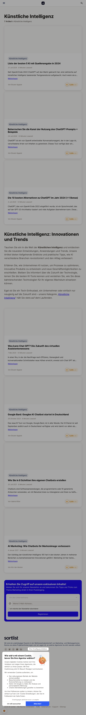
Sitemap (63, 707)
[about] (4, 3)
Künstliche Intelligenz (18, 58)
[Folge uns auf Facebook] (5, 649)
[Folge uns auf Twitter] (9, 649)
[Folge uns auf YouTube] (17, 649)
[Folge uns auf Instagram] (13, 649)
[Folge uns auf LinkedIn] (20, 649)
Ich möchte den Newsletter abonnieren (24, 609)
